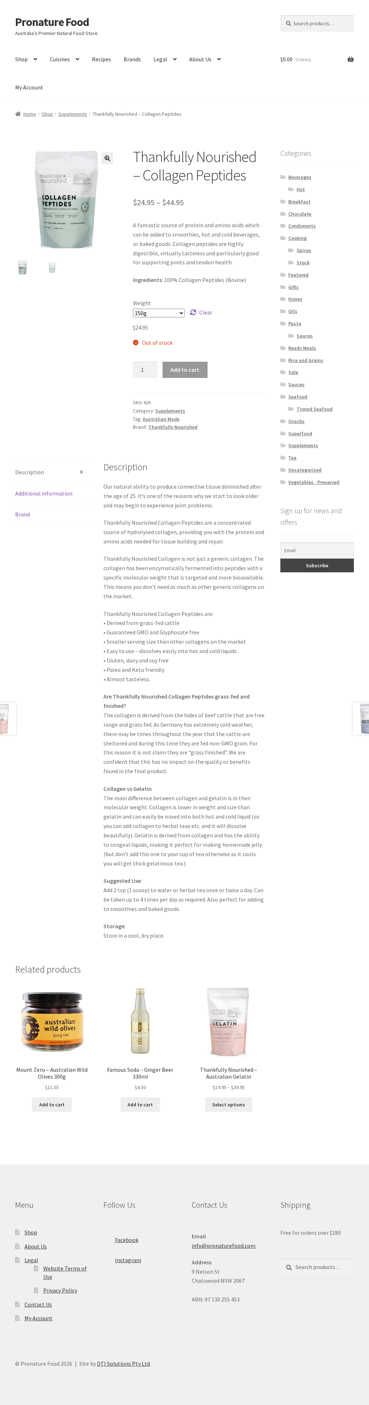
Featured (298, 275)
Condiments (302, 226)
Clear (205, 312)
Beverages (299, 177)
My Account (29, 87)
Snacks (296, 421)
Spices (304, 250)
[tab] (52, 472)
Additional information (43, 493)
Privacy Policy (60, 1290)
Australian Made (161, 419)
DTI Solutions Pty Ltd (123, 1363)
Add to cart (184, 369)
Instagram (128, 1260)
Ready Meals (302, 348)
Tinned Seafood (315, 409)
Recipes (101, 59)
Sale (293, 372)
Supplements (72, 114)
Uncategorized (304, 470)
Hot (301, 189)
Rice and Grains (305, 360)
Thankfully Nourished (172, 427)
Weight (142, 303)
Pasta (294, 323)
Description (29, 472)
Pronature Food (52, 22)
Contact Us (38, 1304)
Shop (21, 59)
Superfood (300, 433)
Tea (292, 457)
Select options (228, 1104)
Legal (160, 59)
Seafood (297, 396)
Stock (303, 262)
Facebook (126, 1239)
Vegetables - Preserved (313, 482)
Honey (295, 299)
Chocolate (299, 214)
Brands (132, 59)
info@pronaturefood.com (223, 1245)
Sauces (305, 335)
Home (29, 114)
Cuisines (60, 59)
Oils (292, 311)
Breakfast (299, 201)
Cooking (297, 238)
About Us (200, 59)
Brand (22, 514)
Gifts (293, 287)
